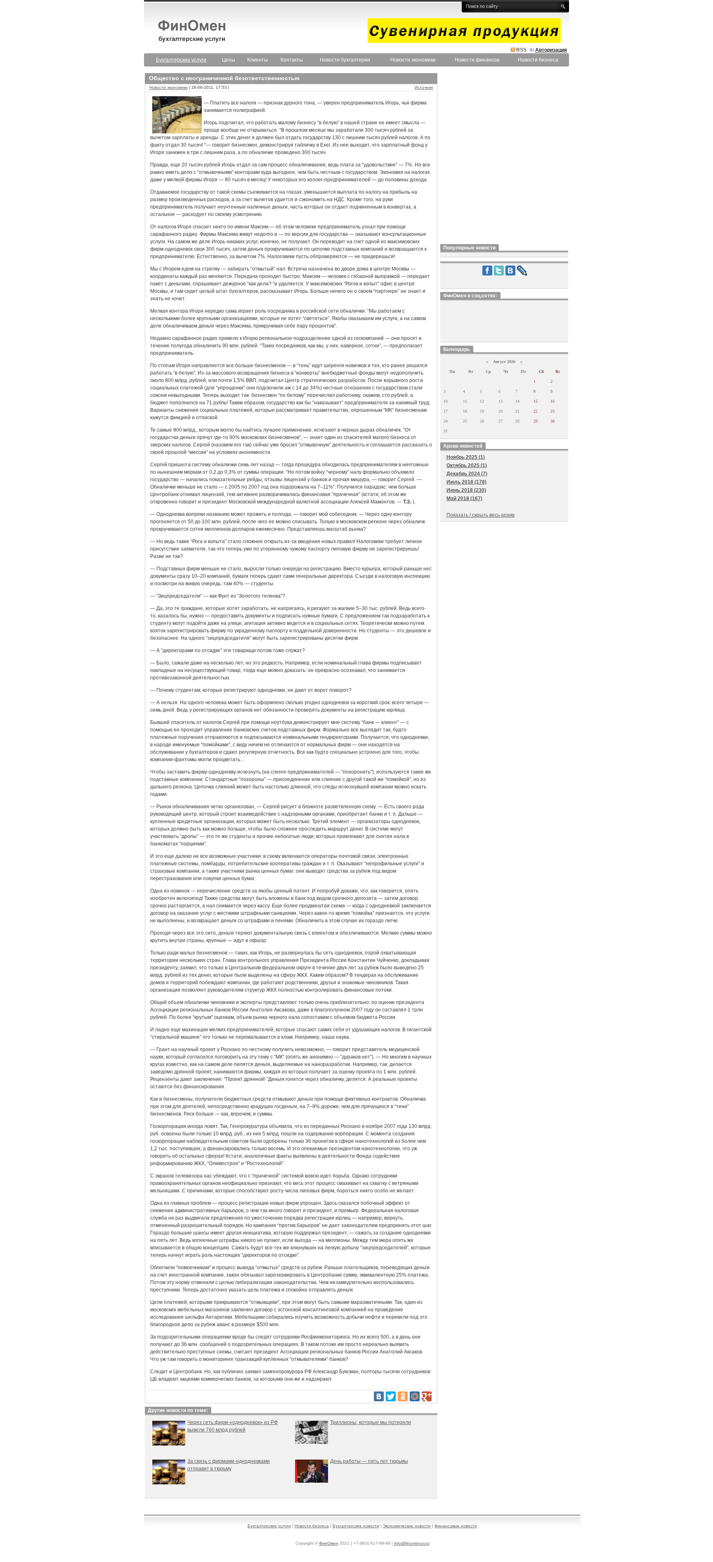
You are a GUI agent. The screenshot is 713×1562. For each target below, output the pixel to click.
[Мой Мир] (415, 1396)
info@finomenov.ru (412, 1543)
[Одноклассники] (403, 1396)
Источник (424, 87)
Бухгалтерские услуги (269, 1526)
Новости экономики (413, 60)
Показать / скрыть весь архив (480, 515)
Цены (228, 60)
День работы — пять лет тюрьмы (369, 1461)
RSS (521, 50)
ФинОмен (328, 1543)
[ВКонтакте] (379, 1396)
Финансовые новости (455, 1526)
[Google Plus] (427, 1396)
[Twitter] (391, 1396)
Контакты (292, 60)
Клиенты (257, 60)
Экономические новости (407, 1526)
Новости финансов (477, 60)
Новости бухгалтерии (345, 60)
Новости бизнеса (538, 60)
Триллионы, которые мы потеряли (370, 1422)
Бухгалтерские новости (356, 1526)
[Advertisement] (504, 156)
